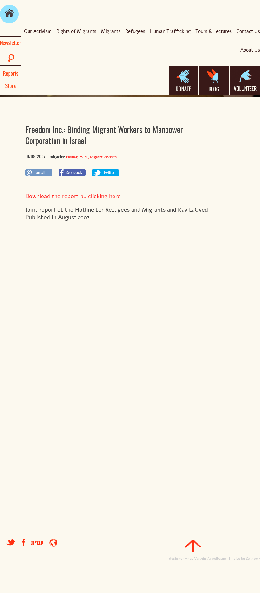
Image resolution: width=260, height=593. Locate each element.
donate (183, 80)
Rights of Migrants (76, 31)
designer (176, 558)
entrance (53, 543)
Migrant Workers (103, 157)
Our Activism (38, 31)
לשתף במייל (38, 172)
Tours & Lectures (213, 31)
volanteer (245, 80)
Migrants (110, 31)
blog (214, 80)
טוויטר (11, 542)
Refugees (135, 31)
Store (10, 86)
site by (239, 558)
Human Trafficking (170, 31)
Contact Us (248, 31)
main (9, 14)
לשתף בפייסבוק (72, 172)
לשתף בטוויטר (105, 172)
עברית (37, 543)
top (193, 545)
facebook (26, 542)
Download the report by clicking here (73, 196)
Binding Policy (77, 157)
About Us (250, 50)
